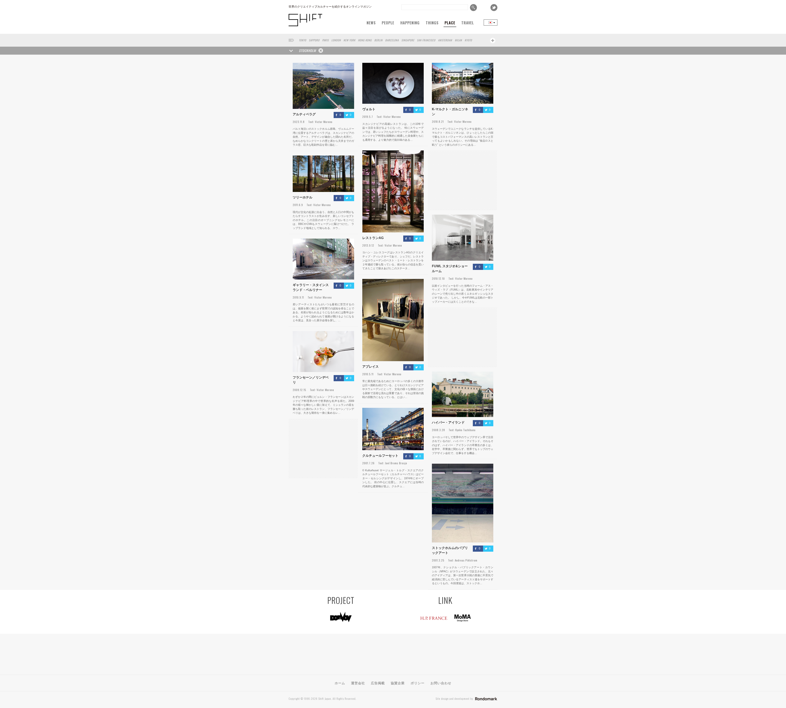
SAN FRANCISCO (426, 40)
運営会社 (358, 682)
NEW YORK (349, 40)
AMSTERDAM (445, 40)
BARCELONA (392, 40)
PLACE (450, 22)
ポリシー (418, 682)
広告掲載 (378, 682)
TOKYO (302, 40)
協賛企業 (398, 682)
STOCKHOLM (307, 50)
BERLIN (378, 40)
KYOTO (468, 40)
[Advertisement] (323, 448)
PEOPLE (388, 22)
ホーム (340, 682)
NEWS (371, 22)
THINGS (432, 22)
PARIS (325, 40)
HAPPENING (410, 22)
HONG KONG (365, 40)
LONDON (336, 40)
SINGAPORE (407, 40)
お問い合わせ (440, 682)
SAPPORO (314, 40)
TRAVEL (467, 22)
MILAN (458, 40)
